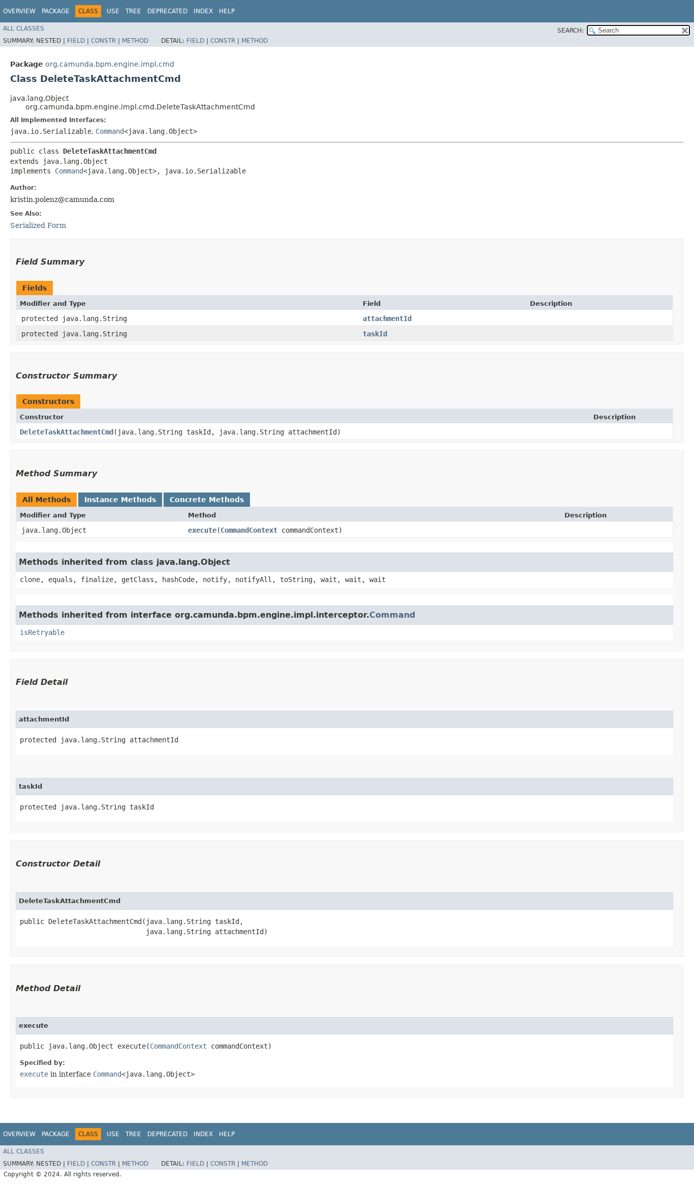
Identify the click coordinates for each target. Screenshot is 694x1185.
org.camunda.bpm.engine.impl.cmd (109, 64)
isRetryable (42, 632)
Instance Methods (120, 500)
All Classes (23, 28)
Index (203, 11)
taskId (375, 334)
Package (56, 11)
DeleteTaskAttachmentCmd (66, 432)
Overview (19, 11)
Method (135, 40)
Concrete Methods (207, 500)
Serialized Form (38, 225)
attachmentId (387, 318)
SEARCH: (570, 30)
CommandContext (248, 530)
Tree (133, 11)
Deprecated (167, 11)
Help (227, 11)
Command (110, 131)
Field (76, 40)
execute (202, 530)
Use (113, 11)
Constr (103, 40)
